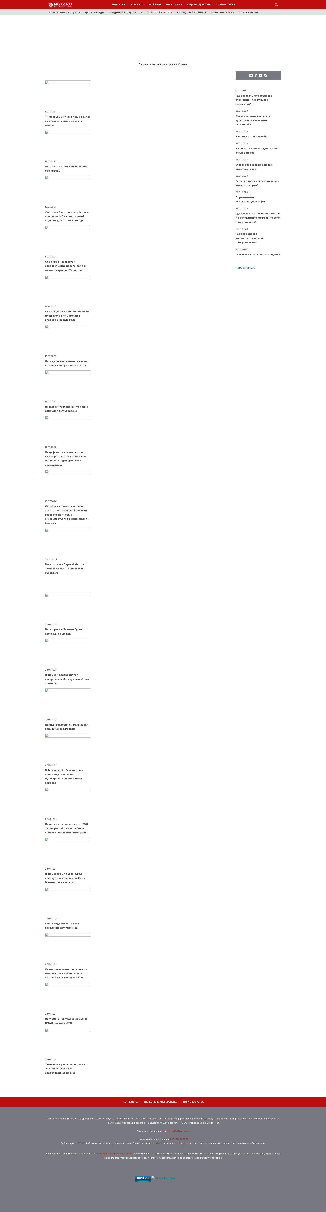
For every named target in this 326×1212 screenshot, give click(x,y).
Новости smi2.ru (245, 267)
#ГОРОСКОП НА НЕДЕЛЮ (65, 12)
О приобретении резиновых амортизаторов (254, 167)
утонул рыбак (248, 12)
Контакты (130, 1102)
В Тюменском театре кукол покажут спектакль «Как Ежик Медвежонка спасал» (65, 878)
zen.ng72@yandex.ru (178, 1130)
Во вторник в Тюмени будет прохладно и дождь (64, 631)
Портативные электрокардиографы (250, 199)
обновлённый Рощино (156, 12)
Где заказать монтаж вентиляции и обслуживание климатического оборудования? (258, 218)
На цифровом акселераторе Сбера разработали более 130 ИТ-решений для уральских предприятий (65, 459)
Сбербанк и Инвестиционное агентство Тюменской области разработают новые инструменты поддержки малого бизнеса (67, 515)
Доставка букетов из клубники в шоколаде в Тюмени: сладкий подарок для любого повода (67, 216)
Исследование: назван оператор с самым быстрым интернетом (66, 363)
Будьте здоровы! (199, 4)
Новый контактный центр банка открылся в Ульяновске (66, 409)
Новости (118, 4)
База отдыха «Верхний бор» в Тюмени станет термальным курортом (64, 568)
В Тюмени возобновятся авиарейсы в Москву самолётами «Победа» (67, 679)
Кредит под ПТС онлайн (251, 136)
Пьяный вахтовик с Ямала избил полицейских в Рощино (66, 726)
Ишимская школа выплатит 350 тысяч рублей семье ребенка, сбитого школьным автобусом (66, 828)
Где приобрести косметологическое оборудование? (249, 238)
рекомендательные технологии (114, 1153)
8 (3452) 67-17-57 (179, 1139)
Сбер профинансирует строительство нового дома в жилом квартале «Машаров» (65, 266)
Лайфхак (155, 4)
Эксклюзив (174, 4)
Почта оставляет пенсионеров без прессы (66, 168)
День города (94, 12)
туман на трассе (222, 12)
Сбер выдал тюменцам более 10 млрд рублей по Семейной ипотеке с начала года (67, 316)
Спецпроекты (226, 4)
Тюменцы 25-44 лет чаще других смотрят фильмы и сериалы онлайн (67, 121)
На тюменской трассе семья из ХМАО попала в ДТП (66, 1021)
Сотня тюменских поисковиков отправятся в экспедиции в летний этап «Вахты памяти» (66, 973)
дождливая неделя (122, 12)
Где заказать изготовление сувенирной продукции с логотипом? (254, 100)
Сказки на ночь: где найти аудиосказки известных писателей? (253, 120)
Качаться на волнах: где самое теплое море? (256, 150)
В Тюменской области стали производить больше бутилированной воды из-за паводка (64, 777)
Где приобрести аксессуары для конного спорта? (257, 183)
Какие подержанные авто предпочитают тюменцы (62, 925)
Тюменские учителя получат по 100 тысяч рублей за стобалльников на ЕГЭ (66, 1068)
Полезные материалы (160, 1102)
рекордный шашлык (192, 12)
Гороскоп (137, 4)
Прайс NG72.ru (193, 1102)
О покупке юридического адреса (258, 254)
